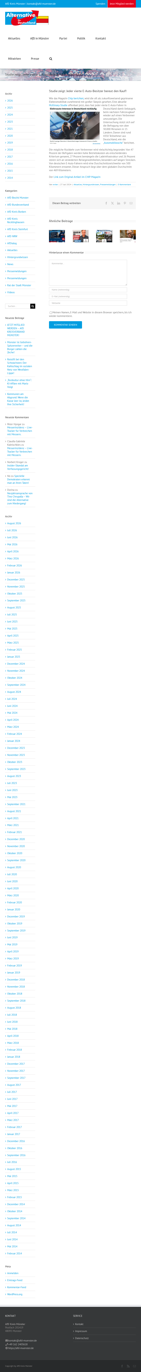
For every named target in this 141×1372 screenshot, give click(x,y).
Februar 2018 (14, 1049)
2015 (10, 170)
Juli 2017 (12, 1092)
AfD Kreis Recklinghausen (15, 220)
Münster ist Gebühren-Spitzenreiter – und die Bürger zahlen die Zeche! (19, 347)
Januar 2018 (13, 1056)
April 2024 (13, 719)
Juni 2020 (12, 881)
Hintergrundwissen (91, 184)
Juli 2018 (12, 1014)
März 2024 (13, 726)
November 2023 (16, 755)
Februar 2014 (14, 1253)
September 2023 (16, 769)
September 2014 (16, 1218)
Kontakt (79, 1324)
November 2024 (16, 670)
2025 (10, 107)
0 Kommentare (124, 184)
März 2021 (13, 825)
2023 (10, 121)
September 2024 (16, 684)
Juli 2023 (12, 783)
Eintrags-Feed (14, 1280)
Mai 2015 (12, 1176)
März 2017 (13, 1120)
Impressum (81, 1331)
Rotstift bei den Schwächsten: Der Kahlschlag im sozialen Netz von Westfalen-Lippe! (19, 366)
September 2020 (16, 860)
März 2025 (13, 642)
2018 (10, 149)
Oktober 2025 (14, 593)
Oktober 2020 (14, 853)
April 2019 (13, 951)
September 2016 (16, 1155)
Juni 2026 (12, 537)
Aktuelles (78, 184)
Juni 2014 (12, 1239)
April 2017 (13, 1113)
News (10, 264)
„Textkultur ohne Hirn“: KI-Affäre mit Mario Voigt (19, 383)
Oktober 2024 (14, 677)
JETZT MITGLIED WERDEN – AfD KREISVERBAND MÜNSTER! (16, 330)
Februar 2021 (14, 832)
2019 (10, 142)
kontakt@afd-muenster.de (22, 1340)
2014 (10, 177)
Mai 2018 (12, 1028)
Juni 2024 (12, 706)
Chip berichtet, (76, 98)
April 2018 (13, 1035)
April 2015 (13, 1183)
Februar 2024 (14, 733)
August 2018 (14, 1007)
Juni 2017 (12, 1099)
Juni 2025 (12, 621)
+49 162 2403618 (18, 1344)
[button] (50, 58)
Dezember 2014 (16, 1204)
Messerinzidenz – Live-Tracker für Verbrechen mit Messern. (19, 431)
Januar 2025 (13, 656)
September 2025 (16, 600)
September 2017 (16, 1077)
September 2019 (16, 930)
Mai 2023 (12, 797)
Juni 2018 (12, 1021)
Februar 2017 (14, 1127)
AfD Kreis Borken (16, 211)
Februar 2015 (14, 1197)
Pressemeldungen (108, 184)
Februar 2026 (14, 565)
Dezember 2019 (16, 916)
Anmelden (12, 1273)
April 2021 (13, 818)
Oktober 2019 (14, 923)
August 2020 (14, 867)
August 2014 (14, 1225)
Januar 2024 (13, 741)
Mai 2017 (12, 1106)
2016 (10, 163)
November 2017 (16, 1070)
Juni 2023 (12, 790)
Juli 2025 (12, 614)
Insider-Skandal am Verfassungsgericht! (18, 467)
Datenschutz (82, 1338)
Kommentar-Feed (16, 1287)
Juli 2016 (12, 1162)
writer (55, 184)
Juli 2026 (12, 530)
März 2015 (13, 1190)
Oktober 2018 (14, 993)
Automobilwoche (113, 142)
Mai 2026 (12, 544)
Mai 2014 (12, 1246)
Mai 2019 (12, 944)
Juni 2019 (12, 937)
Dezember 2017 (16, 1063)
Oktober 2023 (14, 762)
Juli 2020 (12, 874)
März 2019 (13, 958)
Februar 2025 (14, 649)
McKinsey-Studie (58, 105)
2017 (10, 156)
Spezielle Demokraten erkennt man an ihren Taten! (18, 479)
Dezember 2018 (16, 979)
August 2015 (14, 1169)
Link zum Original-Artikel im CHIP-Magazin (77, 177)
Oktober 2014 (14, 1211)
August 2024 (14, 691)
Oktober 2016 (14, 1148)
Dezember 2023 (16, 748)
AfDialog (12, 243)
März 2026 (13, 558)
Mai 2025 (12, 628)
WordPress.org (14, 1294)
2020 (10, 135)
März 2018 (13, 1042)
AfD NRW (12, 236)
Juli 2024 (12, 698)
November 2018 (16, 986)
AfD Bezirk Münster (18, 197)
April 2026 (13, 551)
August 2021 (14, 811)
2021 (10, 128)
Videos (11, 292)
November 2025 (16, 586)
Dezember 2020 (16, 839)
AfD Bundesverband (18, 204)
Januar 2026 (13, 572)
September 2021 (16, 804)
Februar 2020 (14, 902)
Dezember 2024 (16, 663)
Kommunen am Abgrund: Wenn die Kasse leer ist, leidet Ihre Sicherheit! (18, 399)
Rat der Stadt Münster (19, 285)
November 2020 (16, 846)
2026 (10, 100)
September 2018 (16, 1000)
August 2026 (14, 523)
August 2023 (14, 776)
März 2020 (13, 895)
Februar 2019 (14, 965)
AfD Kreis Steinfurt (17, 229)
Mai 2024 (12, 712)
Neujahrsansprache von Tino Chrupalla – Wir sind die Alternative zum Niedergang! (19, 498)
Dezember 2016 (16, 1141)
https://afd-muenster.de (21, 1348)
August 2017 (14, 1084)
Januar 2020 (13, 909)
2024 (10, 114)
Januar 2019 (13, 972)
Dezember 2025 (16, 579)
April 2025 (13, 635)
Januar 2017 (13, 1134)
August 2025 (14, 607)
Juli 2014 (12, 1232)
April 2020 (13, 888)
